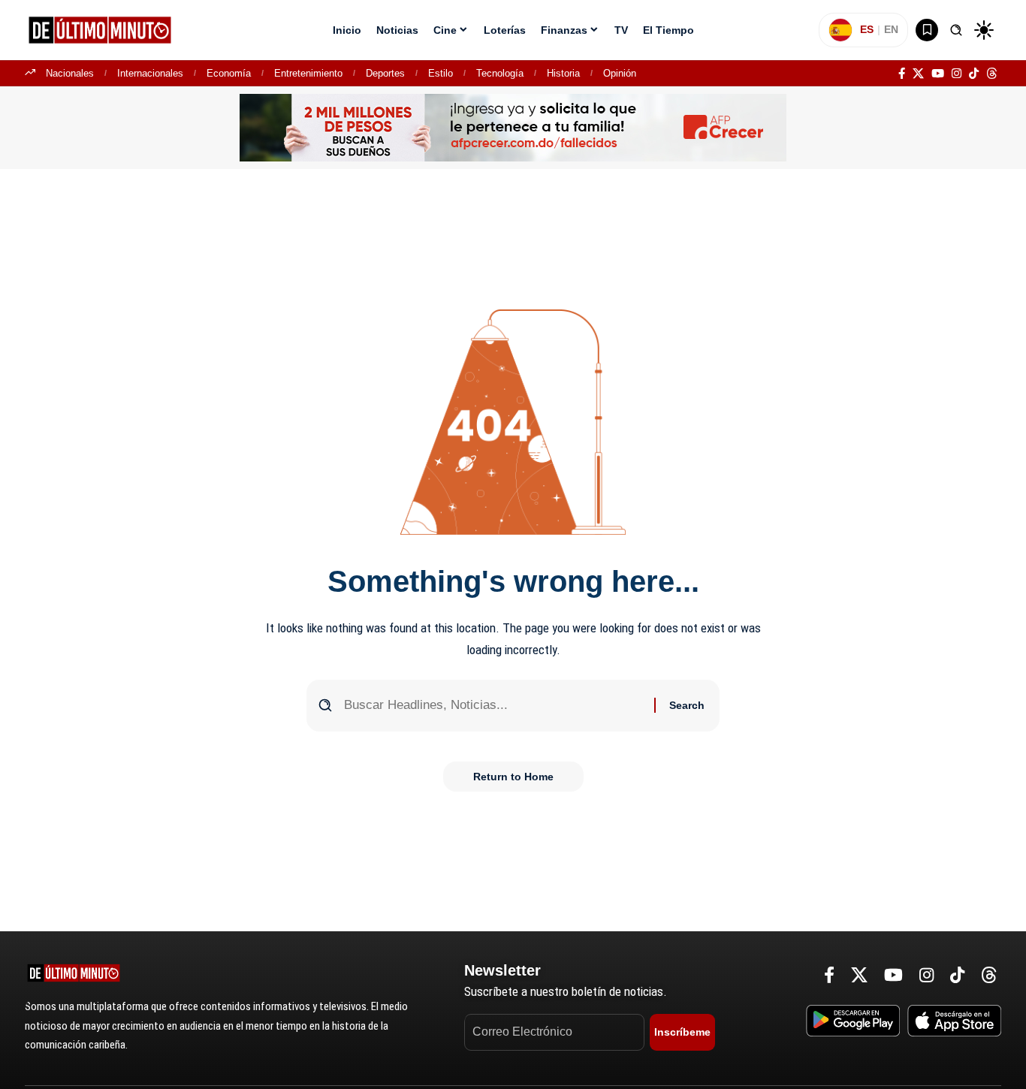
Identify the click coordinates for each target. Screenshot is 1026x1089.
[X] (918, 73)
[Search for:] (493, 706)
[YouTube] (938, 73)
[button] (956, 30)
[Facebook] (902, 73)
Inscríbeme (682, 1032)
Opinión (619, 73)
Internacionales (150, 73)
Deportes (385, 73)
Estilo (440, 73)
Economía (229, 73)
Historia (563, 73)
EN (891, 29)
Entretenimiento (308, 73)
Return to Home (513, 777)
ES (867, 29)
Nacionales (70, 73)
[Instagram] (956, 73)
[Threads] (991, 73)
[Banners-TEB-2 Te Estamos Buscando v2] (513, 126)
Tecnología (500, 73)
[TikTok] (973, 73)
